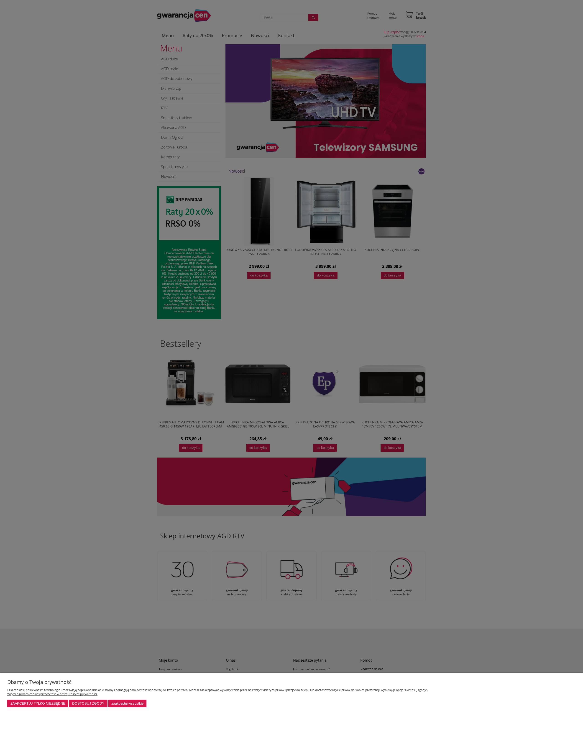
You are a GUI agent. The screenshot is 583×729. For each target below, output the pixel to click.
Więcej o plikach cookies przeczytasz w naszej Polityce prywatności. (52, 694)
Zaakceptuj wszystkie (127, 703)
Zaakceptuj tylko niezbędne (37, 703)
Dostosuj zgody (88, 703)
